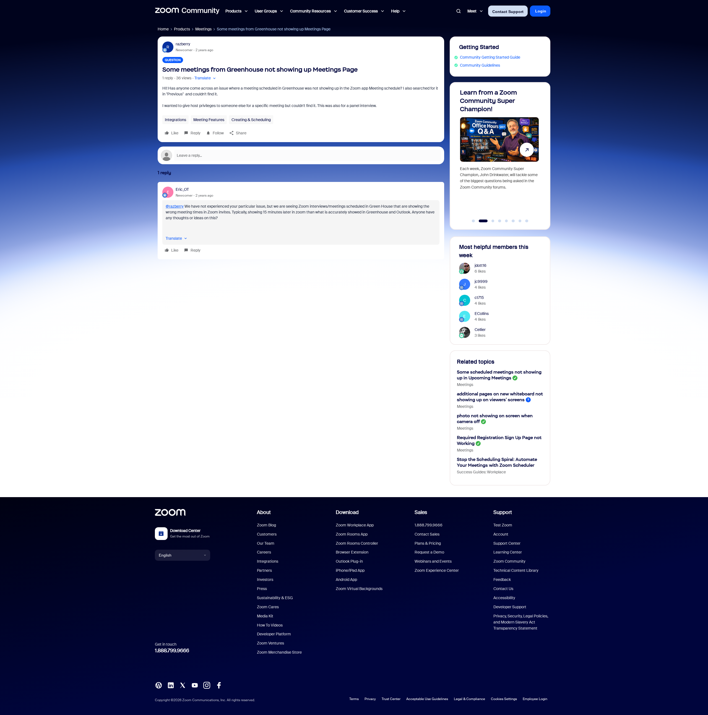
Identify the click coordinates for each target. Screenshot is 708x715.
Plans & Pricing (428, 543)
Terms (354, 699)
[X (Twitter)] (182, 684)
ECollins (482, 313)
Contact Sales (427, 534)
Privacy (370, 699)
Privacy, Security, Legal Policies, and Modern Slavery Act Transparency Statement (520, 622)
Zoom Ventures (270, 643)
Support (502, 512)
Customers (267, 534)
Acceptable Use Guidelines (427, 699)
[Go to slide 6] (513, 220)
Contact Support (508, 11)
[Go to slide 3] (490, 220)
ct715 (479, 297)
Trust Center (391, 699)
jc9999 (481, 281)
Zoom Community (509, 561)
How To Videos (270, 625)
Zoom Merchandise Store (279, 652)
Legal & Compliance (469, 699)
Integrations (175, 119)
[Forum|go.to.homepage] (187, 11)
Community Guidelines (480, 65)
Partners (264, 570)
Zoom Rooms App (352, 534)
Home (163, 29)
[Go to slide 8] (526, 220)
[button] (205, 78)
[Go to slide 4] (499, 220)
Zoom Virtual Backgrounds (359, 588)
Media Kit (265, 616)
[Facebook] (218, 684)
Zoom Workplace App (355, 525)
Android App (346, 579)
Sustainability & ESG (275, 597)
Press (262, 588)
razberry (183, 43)
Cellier (480, 329)
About (264, 512)
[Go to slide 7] (519, 220)
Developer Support (509, 606)
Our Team (265, 543)
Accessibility (504, 597)
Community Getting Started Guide (490, 57)
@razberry (175, 206)
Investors (265, 579)
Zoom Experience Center (437, 570)
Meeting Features (208, 119)
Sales (421, 512)
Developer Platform (274, 634)
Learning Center (507, 552)
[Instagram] (206, 684)
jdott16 (480, 265)
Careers (264, 552)
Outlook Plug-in (349, 561)
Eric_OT (182, 189)
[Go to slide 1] (473, 220)
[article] (300, 221)
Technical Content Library (515, 570)
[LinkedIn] (170, 684)
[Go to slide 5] (506, 220)
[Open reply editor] (301, 155)
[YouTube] (194, 684)
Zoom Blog (266, 525)
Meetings (203, 29)
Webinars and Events (433, 561)
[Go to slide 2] (480, 220)
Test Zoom (502, 525)
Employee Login (535, 699)
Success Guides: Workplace (481, 471)
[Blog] (158, 684)
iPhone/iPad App (350, 570)
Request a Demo (429, 552)
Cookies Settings (504, 699)
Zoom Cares (268, 606)
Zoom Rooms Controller (357, 543)
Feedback (502, 579)
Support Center (506, 543)
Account (500, 534)
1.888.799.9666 (172, 650)
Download (347, 512)
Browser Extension (352, 552)
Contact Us (503, 588)
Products (182, 29)
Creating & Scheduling (251, 119)
